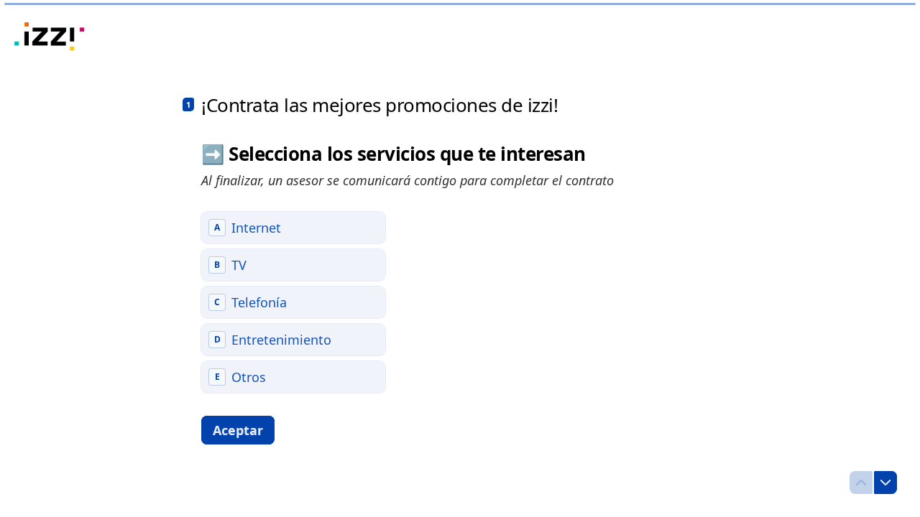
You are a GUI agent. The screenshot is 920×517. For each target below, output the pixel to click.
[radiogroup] (293, 302)
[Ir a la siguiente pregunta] (885, 482)
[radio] (293, 227)
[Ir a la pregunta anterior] (861, 482)
